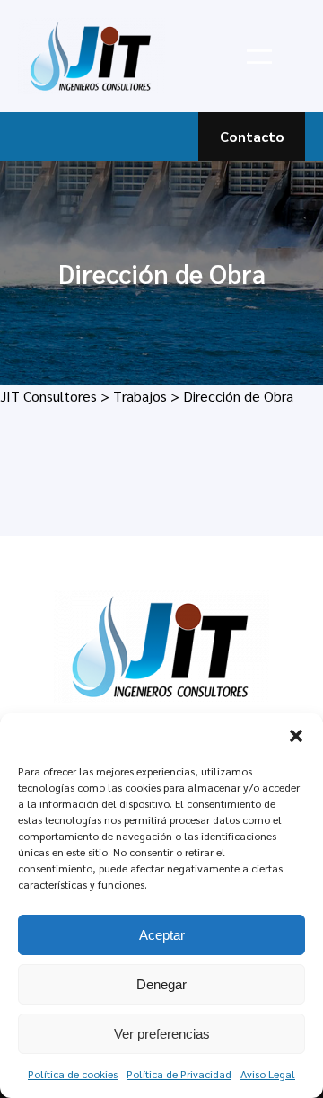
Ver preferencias (162, 1033)
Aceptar (162, 935)
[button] (296, 736)
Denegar (161, 984)
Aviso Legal (267, 1074)
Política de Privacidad (179, 1074)
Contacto (252, 136)
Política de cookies (73, 1074)
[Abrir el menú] (259, 56)
